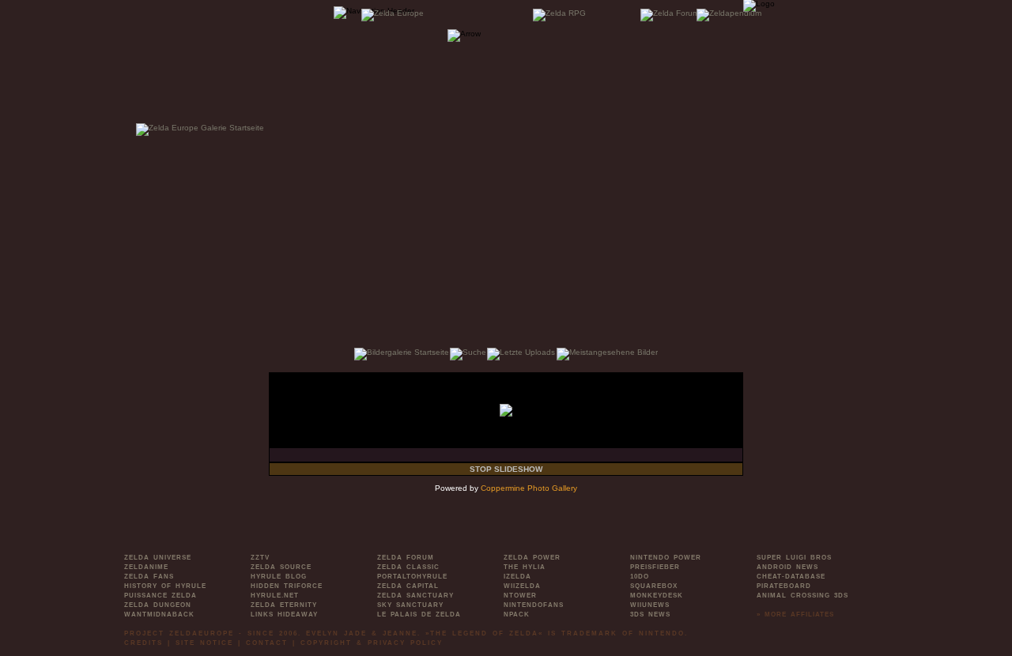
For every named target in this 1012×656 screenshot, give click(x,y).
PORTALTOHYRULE (412, 576)
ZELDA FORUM (405, 557)
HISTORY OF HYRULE (165, 586)
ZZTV (260, 557)
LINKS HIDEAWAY (284, 614)
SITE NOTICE (204, 643)
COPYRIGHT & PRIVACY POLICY (371, 643)
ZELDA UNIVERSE (157, 557)
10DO (639, 576)
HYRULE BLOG (279, 576)
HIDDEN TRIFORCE (287, 586)
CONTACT (267, 643)
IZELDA (517, 576)
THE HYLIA (525, 567)
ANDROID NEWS (787, 567)
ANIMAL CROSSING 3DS (802, 595)
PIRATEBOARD (784, 586)
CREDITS (143, 643)
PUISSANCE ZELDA (160, 595)
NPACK (517, 614)
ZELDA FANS (149, 576)
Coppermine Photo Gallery (529, 488)
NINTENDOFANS (534, 605)
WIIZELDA (522, 586)
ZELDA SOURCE (281, 567)
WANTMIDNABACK (159, 614)
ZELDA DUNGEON (157, 605)
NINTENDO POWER (665, 557)
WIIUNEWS (650, 605)
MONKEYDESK (656, 595)
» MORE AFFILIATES (795, 614)
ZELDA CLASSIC (408, 567)
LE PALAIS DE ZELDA (419, 614)
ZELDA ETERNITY (284, 605)
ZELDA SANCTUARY (415, 595)
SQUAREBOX (654, 586)
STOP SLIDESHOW (506, 469)
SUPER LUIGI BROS (794, 557)
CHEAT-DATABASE (791, 576)
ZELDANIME (146, 567)
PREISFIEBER (655, 567)
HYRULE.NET (275, 595)
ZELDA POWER (532, 557)
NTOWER (520, 595)
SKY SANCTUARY (410, 605)
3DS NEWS (650, 614)
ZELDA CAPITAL (408, 586)
